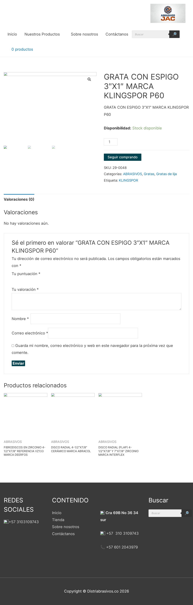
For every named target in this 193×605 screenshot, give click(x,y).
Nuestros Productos (42, 34)
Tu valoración (25, 289)
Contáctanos (117, 34)
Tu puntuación (26, 274)
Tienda (58, 520)
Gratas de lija (166, 174)
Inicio (12, 34)
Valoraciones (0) (19, 199)
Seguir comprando (123, 157)
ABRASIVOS (132, 174)
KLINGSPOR (128, 180)
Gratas (149, 174)
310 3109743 (126, 533)
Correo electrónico (30, 333)
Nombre (20, 318)
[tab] (19, 199)
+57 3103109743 (24, 522)
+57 (109, 533)
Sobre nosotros (84, 34)
